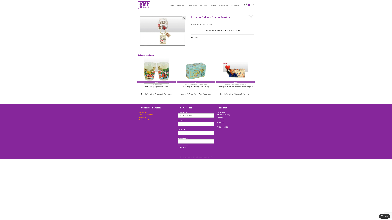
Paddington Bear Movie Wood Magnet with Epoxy (235, 86)
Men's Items (154, 84)
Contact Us (142, 112)
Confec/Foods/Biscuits (191, 84)
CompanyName (183, 138)
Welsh (160, 84)
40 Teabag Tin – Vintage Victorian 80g (196, 86)
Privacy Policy (143, 117)
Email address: (183, 112)
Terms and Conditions (146, 115)
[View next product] (252, 16)
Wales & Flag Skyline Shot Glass (156, 86)
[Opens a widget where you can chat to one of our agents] (384, 216)
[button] (184, 18)
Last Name (181, 129)
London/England (202, 84)
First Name (181, 121)
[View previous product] (249, 16)
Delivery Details (144, 120)
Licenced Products (230, 84)
